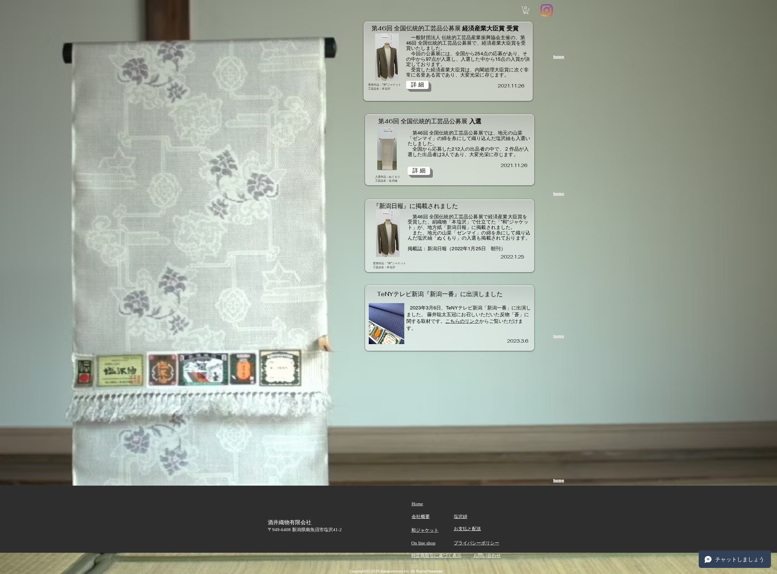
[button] (526, 10)
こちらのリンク (462, 321)
